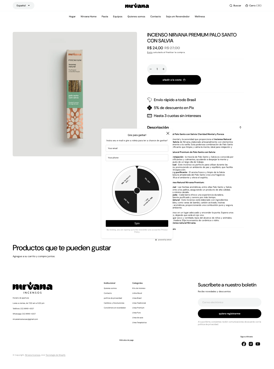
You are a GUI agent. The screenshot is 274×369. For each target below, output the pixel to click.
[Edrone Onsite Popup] (137, 184)
